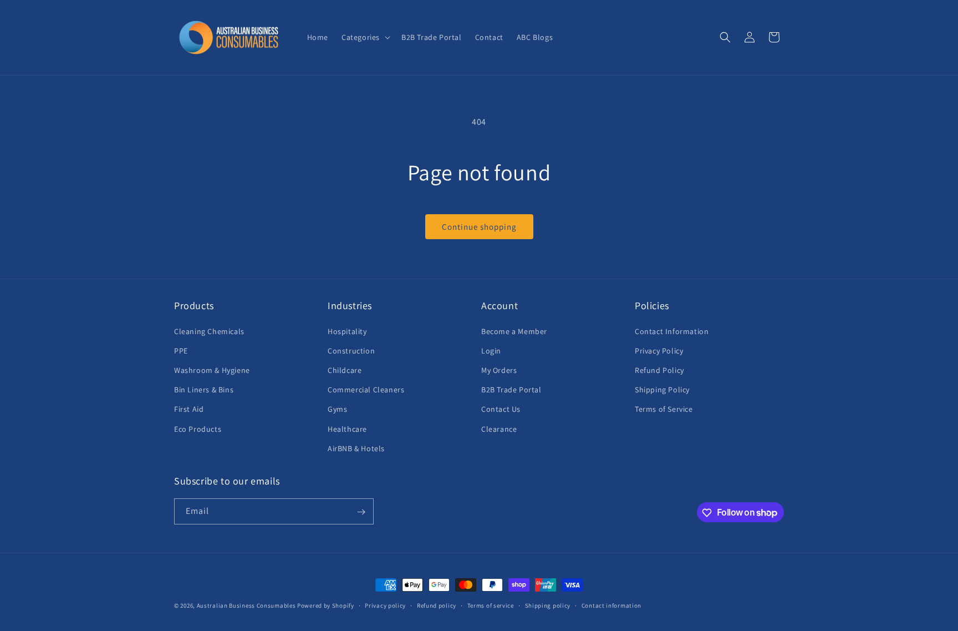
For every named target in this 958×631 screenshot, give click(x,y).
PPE (181, 350)
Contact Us (501, 409)
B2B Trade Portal (511, 389)
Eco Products (197, 428)
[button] (365, 37)
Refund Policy (659, 370)
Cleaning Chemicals (209, 331)
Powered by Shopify (325, 605)
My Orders (499, 370)
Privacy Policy (659, 350)
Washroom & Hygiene (212, 370)
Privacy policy (385, 605)
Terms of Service (664, 409)
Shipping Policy (662, 389)
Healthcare (347, 428)
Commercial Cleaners (366, 389)
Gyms (337, 409)
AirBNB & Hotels (356, 448)
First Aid (188, 409)
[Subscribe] (361, 512)
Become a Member (514, 331)
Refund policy (436, 605)
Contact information (611, 605)
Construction (351, 350)
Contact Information (672, 331)
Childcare (344, 370)
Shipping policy (548, 605)
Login (491, 350)
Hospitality (347, 331)
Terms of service (490, 605)
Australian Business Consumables (246, 605)
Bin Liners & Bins (203, 389)
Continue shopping (479, 226)
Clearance (499, 428)
